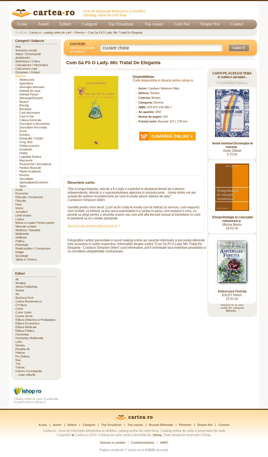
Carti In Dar (26, 116)
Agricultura (26, 83)
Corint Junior (23, 312)
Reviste (24, 175)
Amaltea (20, 283)
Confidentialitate (142, 442)
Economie (21, 193)
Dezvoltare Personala (33, 127)
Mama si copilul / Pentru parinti (34, 222)
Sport (22, 186)
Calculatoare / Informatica (31, 65)
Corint (19, 308)
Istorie (19, 208)
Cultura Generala (30, 120)
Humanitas (22, 334)
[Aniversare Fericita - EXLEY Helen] (232, 284)
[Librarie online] (36, 394)
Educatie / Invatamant (29, 197)
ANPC (164, 442)
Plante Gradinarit (30, 171)
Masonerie (26, 160)
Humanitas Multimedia (29, 338)
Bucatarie (25, 109)
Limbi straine (23, 215)
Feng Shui (25, 142)
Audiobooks (22, 57)
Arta (18, 46)
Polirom (20, 352)
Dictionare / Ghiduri (27, 72)
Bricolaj (24, 105)
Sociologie (21, 255)
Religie (19, 252)
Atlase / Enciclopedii (28, 54)
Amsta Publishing (26, 286)
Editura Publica (24, 330)
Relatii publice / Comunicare (33, 248)
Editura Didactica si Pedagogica (35, 319)
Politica (19, 241)
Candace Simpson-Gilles (164, 88)
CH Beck (21, 305)
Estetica (24, 134)
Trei (17, 363)
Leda (18, 341)
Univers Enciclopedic (28, 371)
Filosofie (20, 200)
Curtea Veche (24, 316)
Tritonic (20, 367)
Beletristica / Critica (27, 61)
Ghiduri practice (29, 145)
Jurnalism (21, 211)
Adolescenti (26, 79)
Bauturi (23, 101)
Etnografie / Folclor (31, 138)
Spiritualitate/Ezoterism (33, 182)
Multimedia (22, 233)
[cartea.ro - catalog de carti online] (134, 419)
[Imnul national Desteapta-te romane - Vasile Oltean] (232, 136)
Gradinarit (25, 149)
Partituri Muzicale (30, 167)
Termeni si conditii (112, 442)
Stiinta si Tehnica (26, 259)
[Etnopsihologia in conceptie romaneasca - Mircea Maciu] (232, 210)
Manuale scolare (25, 226)
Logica (19, 219)
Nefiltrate (21, 237)
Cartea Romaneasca (28, 301)
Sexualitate (26, 178)
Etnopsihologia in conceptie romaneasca (232, 219)
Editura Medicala (25, 327)
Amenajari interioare (31, 87)
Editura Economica (27, 323)
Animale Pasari (28, 94)
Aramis (19, 290)
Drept (19, 189)
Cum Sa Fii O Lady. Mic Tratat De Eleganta (115, 32)
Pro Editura (22, 356)
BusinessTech (24, 297)
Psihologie (21, 244)
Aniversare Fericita (232, 291)
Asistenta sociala (26, 50)
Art (17, 294)
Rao (18, 360)
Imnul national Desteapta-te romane (232, 145)
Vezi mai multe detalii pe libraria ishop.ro (93, 225)
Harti (18, 204)
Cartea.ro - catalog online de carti (50, 32)
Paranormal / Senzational (35, 164)
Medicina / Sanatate (27, 230)
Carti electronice (29, 112)
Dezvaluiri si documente (34, 123)
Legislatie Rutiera (30, 156)
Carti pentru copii (26, 68)
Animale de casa (29, 90)
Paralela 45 (22, 349)
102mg (157, 435)
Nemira (154, 93)
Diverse (80, 32)
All (16, 279)
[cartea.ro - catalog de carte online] (80, 16)
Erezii (22, 131)
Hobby (23, 153)
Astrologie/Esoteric (31, 98)
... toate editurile (25, 374)
